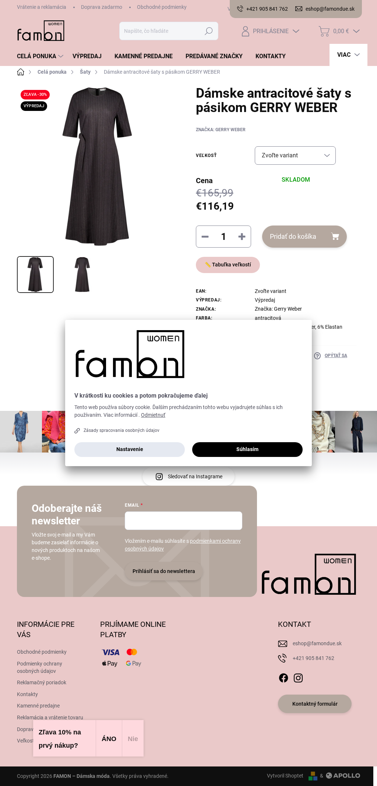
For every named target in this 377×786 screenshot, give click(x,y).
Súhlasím (247, 449)
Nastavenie (129, 449)
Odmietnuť (153, 415)
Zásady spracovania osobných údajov (121, 430)
